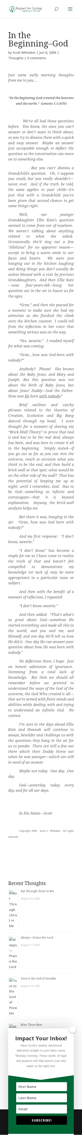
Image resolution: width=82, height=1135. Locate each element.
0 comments (36, 58)
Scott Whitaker (24, 52)
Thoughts (15, 58)
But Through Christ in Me (37, 891)
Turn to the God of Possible (38, 978)
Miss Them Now (31, 1025)
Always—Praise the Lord (37, 937)
